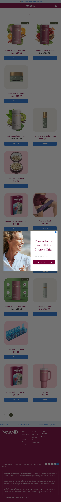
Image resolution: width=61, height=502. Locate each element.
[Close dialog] (56, 232)
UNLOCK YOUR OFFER (44, 262)
